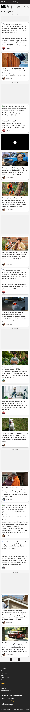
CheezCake (4, 680)
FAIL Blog (15, 2)
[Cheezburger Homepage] (15, 705)
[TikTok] (24, 7)
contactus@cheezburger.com (9, 701)
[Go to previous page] (11, 659)
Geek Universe (5, 677)
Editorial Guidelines (6, 690)
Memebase (4, 673)
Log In (27, 2)
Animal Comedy (5, 675)
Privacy (18, 709)
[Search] (4, 2)
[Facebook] (20, 7)
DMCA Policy (26, 709)
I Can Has (3, 668)
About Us (3, 688)
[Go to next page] (19, 659)
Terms (15, 709)
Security (21, 709)
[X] (27, 7)
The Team (3, 686)
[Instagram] (17, 7)
